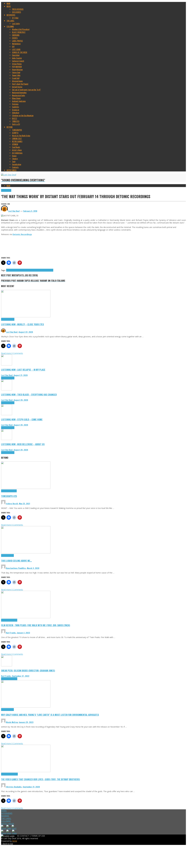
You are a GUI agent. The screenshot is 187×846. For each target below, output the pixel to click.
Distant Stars (25, 270)
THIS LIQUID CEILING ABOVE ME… (16, 560)
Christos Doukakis (14, 786)
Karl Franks (11, 632)
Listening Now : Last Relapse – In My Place (23, 369)
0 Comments (17, 353)
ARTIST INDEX (7, 823)
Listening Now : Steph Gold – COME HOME (22, 419)
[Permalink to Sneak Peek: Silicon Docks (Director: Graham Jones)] (6, 665)
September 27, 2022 (20, 675)
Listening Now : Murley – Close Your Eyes (22, 324)
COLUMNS (6, 821)
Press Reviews (6, 190)
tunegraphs (12, 490)
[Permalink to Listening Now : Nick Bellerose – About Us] (6, 439)
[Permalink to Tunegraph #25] (25, 488)
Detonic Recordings (13, 270)
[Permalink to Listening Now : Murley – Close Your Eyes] (25, 316)
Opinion (11, 709)
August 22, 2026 (26, 331)
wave (51, 270)
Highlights (4, 319)
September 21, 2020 (31, 786)
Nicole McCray (12, 722)
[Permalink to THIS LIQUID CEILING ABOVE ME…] (25, 552)
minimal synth (35, 270)
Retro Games (13, 774)
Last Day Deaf (12, 331)
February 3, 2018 (30, 210)
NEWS (4, 810)
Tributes (11, 319)
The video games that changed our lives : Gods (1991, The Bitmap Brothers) (40, 779)
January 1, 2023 (23, 632)
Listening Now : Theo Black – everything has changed (29, 394)
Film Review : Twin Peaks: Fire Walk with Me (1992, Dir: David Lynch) (35, 625)
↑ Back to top (7, 843)
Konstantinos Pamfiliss (16, 568)
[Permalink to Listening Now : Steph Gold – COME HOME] (6, 414)
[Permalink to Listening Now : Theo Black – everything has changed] (6, 389)
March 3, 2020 (33, 568)
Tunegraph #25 (9, 496)
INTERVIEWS (6, 813)
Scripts (11, 555)
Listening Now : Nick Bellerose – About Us (23, 444)
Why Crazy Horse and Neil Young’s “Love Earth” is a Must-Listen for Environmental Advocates (50, 714)
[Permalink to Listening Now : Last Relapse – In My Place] (6, 364)
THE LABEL (6, 818)
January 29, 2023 (26, 722)
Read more (6, 353)
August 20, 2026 (21, 399)
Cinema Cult (5, 620)
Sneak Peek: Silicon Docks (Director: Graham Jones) (28, 670)
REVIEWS (5, 816)
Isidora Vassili (12, 503)
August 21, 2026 (21, 375)
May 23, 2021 (24, 503)
